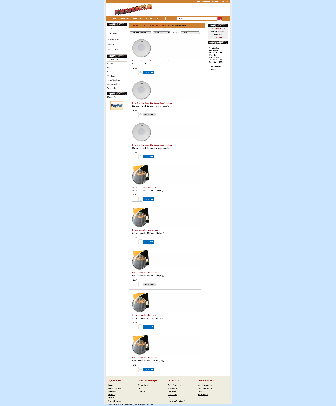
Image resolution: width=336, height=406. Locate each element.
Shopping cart (219, 28)
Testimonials (112, 88)
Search (110, 64)
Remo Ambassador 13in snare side (145, 315)
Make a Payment (113, 97)
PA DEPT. (111, 44)
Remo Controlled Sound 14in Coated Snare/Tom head (152, 145)
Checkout (111, 76)
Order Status (142, 391)
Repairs (110, 68)
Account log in (112, 60)
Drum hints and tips (205, 385)
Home (113, 18)
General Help (143, 385)
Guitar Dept (124, 18)
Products (111, 395)
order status (214, 1)
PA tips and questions (206, 388)
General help (112, 72)
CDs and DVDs (113, 50)
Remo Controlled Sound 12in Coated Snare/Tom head (152, 61)
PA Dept (149, 18)
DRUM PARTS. (113, 39)
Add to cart (148, 73)
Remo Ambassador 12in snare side (145, 273)
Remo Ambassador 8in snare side (144, 188)
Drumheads (155, 25)
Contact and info (113, 84)
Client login (142, 388)
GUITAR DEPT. (113, 34)
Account (160, 18)
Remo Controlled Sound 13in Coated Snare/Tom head (152, 103)
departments (202, 1)
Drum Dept (137, 18)
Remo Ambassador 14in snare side (145, 358)
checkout (224, 1)
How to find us (203, 395)
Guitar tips (201, 391)
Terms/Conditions (114, 80)
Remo (164, 25)
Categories (112, 391)
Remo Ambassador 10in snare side (145, 230)
